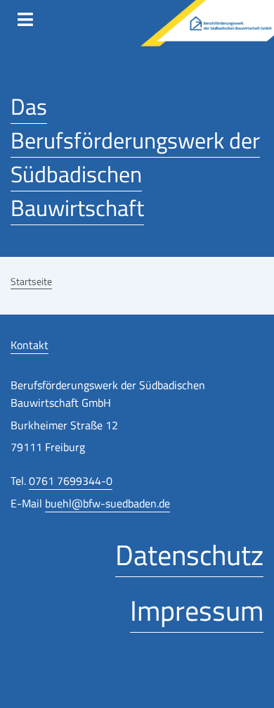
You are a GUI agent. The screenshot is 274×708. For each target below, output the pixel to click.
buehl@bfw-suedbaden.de (107, 503)
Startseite (31, 281)
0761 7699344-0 (70, 480)
